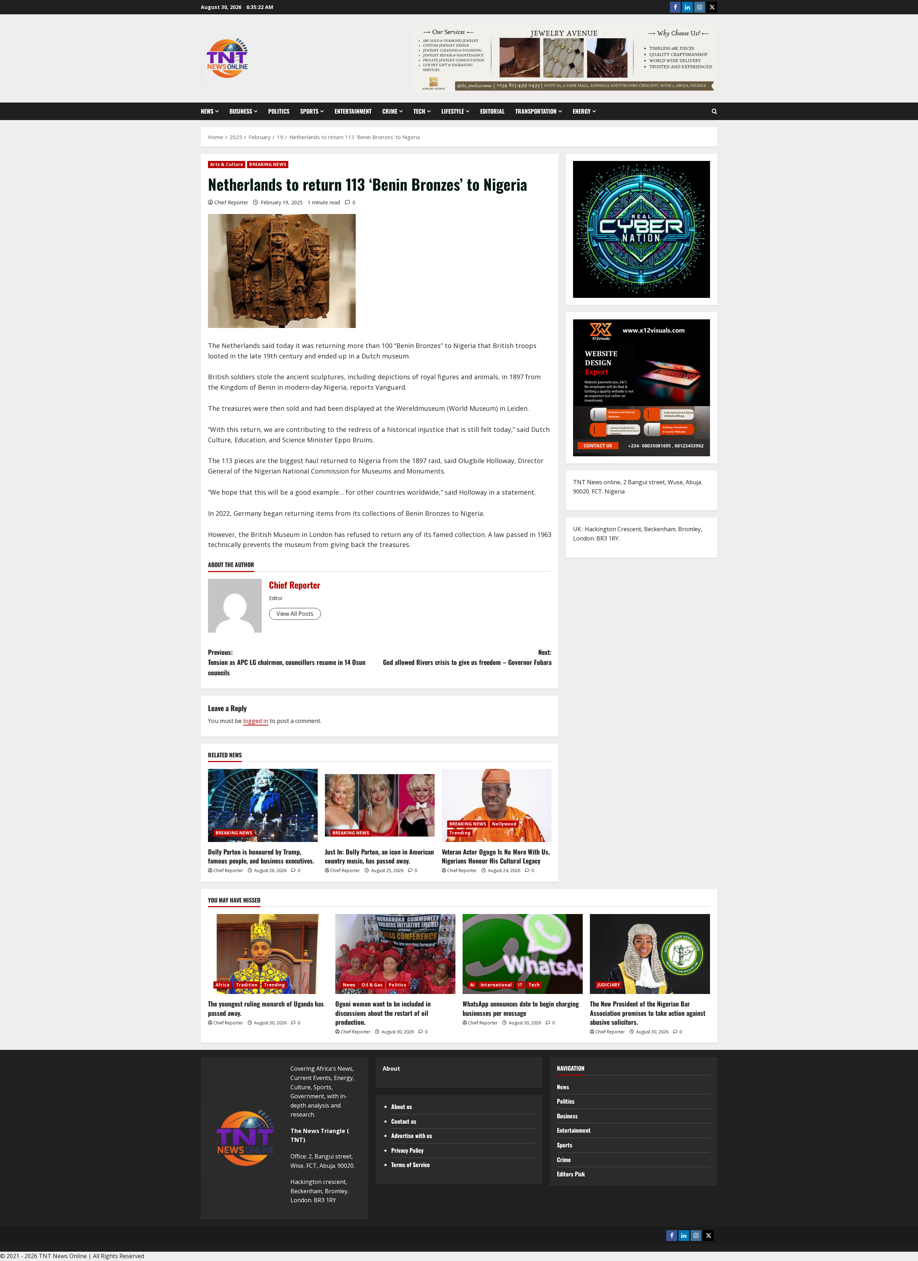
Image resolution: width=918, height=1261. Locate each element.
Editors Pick (571, 1174)
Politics (278, 111)
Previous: (286, 662)
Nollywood (504, 824)
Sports (309, 111)
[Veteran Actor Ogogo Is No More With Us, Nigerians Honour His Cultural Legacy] (497, 805)
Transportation (536, 111)
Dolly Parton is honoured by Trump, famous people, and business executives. (261, 856)
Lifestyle (452, 111)
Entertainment (353, 111)
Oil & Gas (372, 985)
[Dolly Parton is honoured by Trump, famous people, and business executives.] (263, 805)
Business (241, 111)
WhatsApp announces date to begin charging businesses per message (521, 1008)
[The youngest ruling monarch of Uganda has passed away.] (268, 954)
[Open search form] (714, 111)
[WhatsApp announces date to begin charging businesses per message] (523, 954)
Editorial (492, 111)
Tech (419, 111)
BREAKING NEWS (267, 164)
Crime (389, 111)
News (207, 111)
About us (401, 1106)
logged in (255, 721)
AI (472, 985)
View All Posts (294, 614)
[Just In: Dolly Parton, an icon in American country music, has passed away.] (380, 805)
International (496, 985)
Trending (459, 833)
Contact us (403, 1121)
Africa (223, 985)
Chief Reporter (231, 202)
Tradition (247, 985)
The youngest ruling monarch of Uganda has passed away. (266, 1008)
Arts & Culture (226, 164)
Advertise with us (411, 1135)
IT (520, 985)
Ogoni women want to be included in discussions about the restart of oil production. (383, 1012)
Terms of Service (410, 1164)
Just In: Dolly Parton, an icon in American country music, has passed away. (379, 856)
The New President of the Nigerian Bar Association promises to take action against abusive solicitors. (647, 1012)
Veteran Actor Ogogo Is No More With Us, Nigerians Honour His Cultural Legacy (496, 856)
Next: (467, 657)
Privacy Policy (407, 1150)
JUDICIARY (608, 985)
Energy (582, 111)
